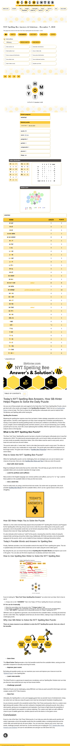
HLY (11, 230)
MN (11, 279)
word (11, 219)
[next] (14, 76)
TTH (11, 346)
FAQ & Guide (63, 8)
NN (11, 314)
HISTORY (33, 34)
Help (47, 10)
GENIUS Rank (8, 673)
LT (11, 262)
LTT (11, 265)
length (51, 219)
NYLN (11, 318)
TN (11, 339)
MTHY (11, 307)
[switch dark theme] (5, 735)
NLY (11, 321)
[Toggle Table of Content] (24, 393)
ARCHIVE (44, 34)
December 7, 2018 (39, 102)
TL (11, 335)
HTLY (11, 244)
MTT (11, 311)
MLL (11, 269)
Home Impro (35, 8)
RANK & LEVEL (6, 8)
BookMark (24, 10)
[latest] (19, 76)
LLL (11, 248)
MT (11, 300)
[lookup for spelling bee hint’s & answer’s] (5, 34)
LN (11, 255)
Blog (56, 8)
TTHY (11, 349)
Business (27, 8)
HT (11, 241)
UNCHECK (36, 42)
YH (11, 353)
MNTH (11, 286)
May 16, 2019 (32, 125)
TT (11, 342)
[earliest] (5, 76)
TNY (11, 332)
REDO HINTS (25, 42)
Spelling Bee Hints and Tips (34, 461)
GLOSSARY (14, 8)
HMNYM (11, 234)
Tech (21, 8)
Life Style (50, 8)
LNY (11, 258)
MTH (11, 304)
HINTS (13, 34)
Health (42, 8)
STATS (53, 34)
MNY (11, 297)
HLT (11, 227)
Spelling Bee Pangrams (38, 449)
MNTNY (11, 283)
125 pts (27, 135)
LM (11, 251)
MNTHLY (11, 290)
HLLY (11, 223)
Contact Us (32, 10)
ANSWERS (22, 34)
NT (11, 325)
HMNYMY (11, 237)
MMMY (11, 276)
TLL (11, 328)
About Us (41, 10)
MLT (11, 272)
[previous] (10, 76)
